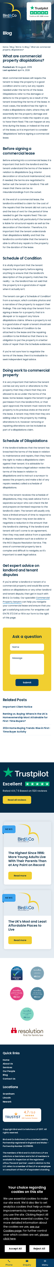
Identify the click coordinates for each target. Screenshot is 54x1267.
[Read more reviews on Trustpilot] (38, 8)
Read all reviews (17, 799)
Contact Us (9, 1078)
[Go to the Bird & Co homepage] (12, 11)
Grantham (9, 1093)
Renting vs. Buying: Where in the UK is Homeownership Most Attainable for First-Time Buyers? (25, 717)
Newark (7, 1101)
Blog (12, 47)
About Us (8, 1063)
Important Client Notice (17, 706)
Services (7, 1067)
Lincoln (7, 1097)
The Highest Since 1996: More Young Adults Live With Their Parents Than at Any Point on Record (27, 859)
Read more (20, 875)
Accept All (15, 1248)
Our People (9, 1071)
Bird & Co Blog (22, 47)
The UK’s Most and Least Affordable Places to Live (27, 925)
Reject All (39, 1248)
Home (5, 47)
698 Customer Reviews (30, 1118)
